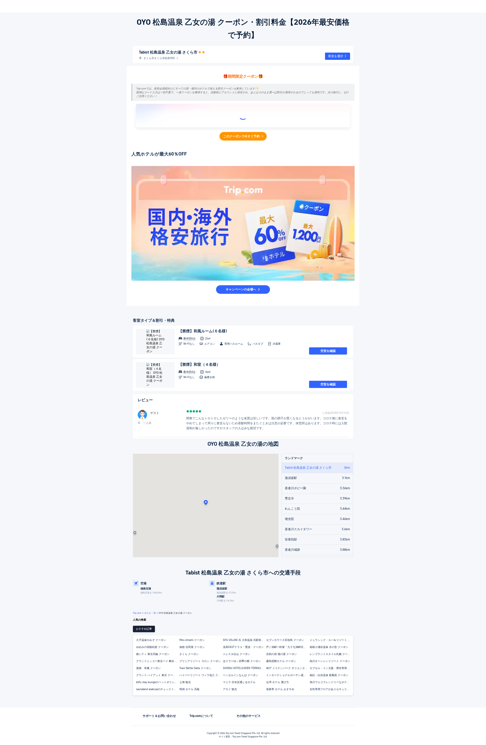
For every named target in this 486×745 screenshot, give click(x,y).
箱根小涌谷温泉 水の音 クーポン (329, 647)
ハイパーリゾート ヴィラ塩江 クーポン (200, 675)
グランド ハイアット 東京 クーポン (157, 675)
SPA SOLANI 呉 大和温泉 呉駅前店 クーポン (244, 640)
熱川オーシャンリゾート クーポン (330, 661)
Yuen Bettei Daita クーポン (195, 668)
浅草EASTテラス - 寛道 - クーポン (243, 647)
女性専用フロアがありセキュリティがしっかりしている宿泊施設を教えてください (331, 689)
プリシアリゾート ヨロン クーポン (200, 661)
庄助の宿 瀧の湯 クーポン (281, 654)
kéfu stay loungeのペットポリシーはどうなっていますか (157, 682)
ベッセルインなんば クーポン (240, 675)
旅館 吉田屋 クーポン (192, 647)
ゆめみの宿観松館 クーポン (152, 647)
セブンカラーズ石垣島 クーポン (285, 640)
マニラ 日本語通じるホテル (239, 682)
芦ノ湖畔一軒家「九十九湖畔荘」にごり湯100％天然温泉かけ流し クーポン (287, 647)
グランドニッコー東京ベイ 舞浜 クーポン (157, 661)
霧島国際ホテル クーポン (281, 661)
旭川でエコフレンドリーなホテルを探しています (331, 682)
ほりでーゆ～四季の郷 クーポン (242, 661)
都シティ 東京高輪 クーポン (153, 654)
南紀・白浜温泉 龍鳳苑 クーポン (329, 675)
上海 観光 (185, 682)
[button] (337, 56)
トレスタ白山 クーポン (236, 654)
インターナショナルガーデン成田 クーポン (287, 675)
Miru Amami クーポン (192, 640)
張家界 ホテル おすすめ (280, 689)
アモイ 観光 (230, 689)
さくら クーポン (189, 654)
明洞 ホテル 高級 (189, 689)
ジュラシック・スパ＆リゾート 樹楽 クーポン (331, 640)
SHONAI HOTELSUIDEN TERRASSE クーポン (244, 668)
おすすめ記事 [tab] (144, 628)
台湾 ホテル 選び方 (277, 682)
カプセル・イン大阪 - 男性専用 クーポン (331, 668)
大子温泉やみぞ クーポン (151, 640)
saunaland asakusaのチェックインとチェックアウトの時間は (157, 689)
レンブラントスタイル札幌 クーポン (331, 654)
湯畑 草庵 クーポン (148, 668)
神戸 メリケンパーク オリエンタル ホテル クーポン (287, 668)
